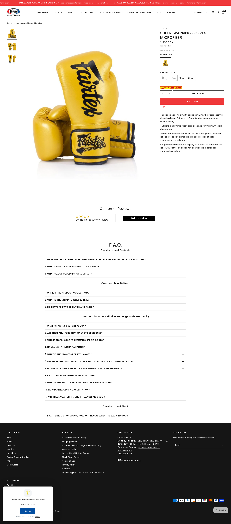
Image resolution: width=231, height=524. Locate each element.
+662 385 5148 (125, 450)
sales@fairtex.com (131, 460)
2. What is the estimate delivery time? (67, 299)
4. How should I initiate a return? (65, 347)
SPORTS (58, 12)
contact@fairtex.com (149, 447)
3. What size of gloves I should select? (68, 273)
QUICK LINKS (13, 432)
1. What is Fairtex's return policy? (65, 325)
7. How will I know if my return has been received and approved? (83, 368)
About (10, 441)
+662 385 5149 (125, 453)
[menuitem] (43, 12)
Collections (87, 12)
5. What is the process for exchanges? (68, 354)
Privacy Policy (68, 464)
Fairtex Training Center (139, 12)
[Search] (217, 12)
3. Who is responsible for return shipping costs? (74, 340)
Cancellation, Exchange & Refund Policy (81, 445)
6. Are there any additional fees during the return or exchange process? (89, 361)
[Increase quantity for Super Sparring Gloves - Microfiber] (170, 94)
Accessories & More (110, 12)
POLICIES (67, 432)
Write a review (139, 218)
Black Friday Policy (71, 457)
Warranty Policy (70, 449)
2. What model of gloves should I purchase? (72, 266)
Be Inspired (172, 12)
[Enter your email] (221, 445)
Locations (11, 453)
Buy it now (192, 101)
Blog (9, 437)
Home (9, 23)
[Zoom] (146, 32)
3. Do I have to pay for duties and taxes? (69, 307)
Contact (11, 445)
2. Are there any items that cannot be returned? (74, 333)
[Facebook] (8, 485)
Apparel (71, 12)
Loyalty (10, 449)
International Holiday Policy (75, 453)
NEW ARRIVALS (43, 12)
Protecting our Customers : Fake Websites (83, 472)
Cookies (66, 468)
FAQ (9, 460)
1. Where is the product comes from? (67, 292)
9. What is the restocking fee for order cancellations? (78, 382)
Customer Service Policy (74, 437)
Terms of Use (68, 460)
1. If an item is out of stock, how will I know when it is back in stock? (87, 415)
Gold (165, 62)
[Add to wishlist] (163, 107)
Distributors (12, 464)
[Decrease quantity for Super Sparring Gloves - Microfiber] (162, 94)
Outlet (159, 12)
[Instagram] (12, 485)
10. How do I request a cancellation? (67, 389)
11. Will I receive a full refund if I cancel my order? (75, 396)
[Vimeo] (16, 485)
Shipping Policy (69, 441)
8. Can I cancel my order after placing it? (70, 375)
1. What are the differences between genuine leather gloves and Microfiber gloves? (95, 259)
